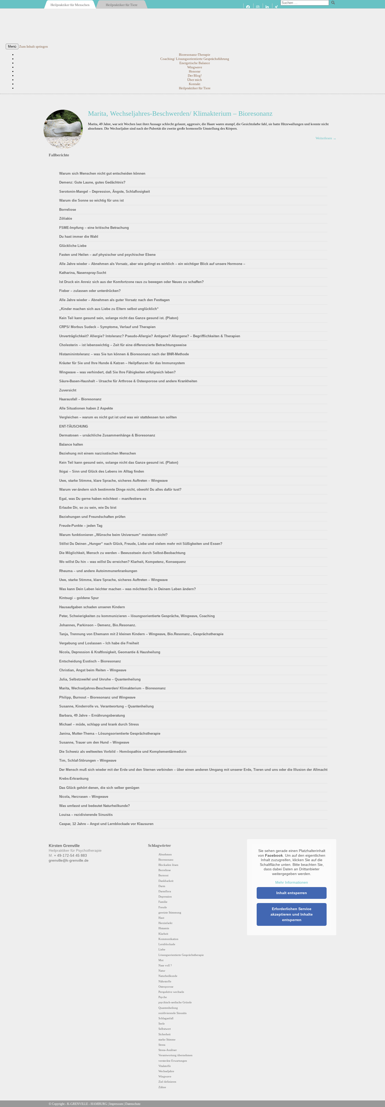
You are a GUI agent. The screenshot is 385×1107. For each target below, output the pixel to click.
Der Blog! (195, 76)
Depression (165, 896)
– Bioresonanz (80, 399)
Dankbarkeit (165, 880)
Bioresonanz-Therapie (194, 55)
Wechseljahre (166, 1071)
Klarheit (163, 933)
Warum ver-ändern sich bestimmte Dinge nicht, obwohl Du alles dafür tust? (120, 489)
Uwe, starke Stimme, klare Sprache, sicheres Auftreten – (113, 481)
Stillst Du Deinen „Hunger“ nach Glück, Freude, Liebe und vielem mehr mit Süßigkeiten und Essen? (140, 544)
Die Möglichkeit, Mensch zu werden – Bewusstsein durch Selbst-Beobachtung (122, 553)
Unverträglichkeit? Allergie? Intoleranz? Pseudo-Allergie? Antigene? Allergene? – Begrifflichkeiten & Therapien (149, 336)
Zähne (162, 1087)
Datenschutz (132, 1104)
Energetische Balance (194, 63)
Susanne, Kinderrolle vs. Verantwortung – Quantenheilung (106, 706)
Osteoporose (165, 986)
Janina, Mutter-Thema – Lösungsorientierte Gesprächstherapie (109, 733)
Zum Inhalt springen (33, 46)
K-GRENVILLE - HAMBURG (87, 1104)
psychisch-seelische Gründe (175, 1002)
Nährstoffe (164, 981)
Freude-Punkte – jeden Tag (80, 526)
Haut (161, 917)
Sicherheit (164, 1034)
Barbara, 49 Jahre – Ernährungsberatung (92, 715)
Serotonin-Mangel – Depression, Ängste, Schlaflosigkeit (104, 191)
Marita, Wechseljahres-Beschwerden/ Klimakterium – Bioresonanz (180, 113)
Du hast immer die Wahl (78, 237)
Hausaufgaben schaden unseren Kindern (92, 607)
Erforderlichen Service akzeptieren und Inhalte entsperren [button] (292, 914)
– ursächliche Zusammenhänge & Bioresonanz (107, 435)
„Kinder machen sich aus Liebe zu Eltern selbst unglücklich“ (109, 309)
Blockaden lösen (168, 864)
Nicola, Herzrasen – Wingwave (83, 797)
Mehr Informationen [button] (291, 882)
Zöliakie (65, 218)
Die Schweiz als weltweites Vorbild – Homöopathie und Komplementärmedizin (122, 752)
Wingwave (194, 67)
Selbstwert (164, 1028)
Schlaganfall (165, 1018)
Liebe (161, 949)
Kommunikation (168, 938)
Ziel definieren (167, 1081)
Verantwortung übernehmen (175, 1055)
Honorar (194, 71)
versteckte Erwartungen (172, 1060)
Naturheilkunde (167, 975)
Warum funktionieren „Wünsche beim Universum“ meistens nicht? (113, 535)
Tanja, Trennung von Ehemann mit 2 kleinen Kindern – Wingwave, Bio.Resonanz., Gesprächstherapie (141, 634)
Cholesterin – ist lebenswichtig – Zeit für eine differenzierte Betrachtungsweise (122, 345)
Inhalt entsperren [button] (291, 893)
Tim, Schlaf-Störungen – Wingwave (87, 760)
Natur (161, 970)
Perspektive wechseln (171, 991)
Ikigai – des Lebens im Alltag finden (101, 471)
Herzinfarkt (165, 923)
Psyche (162, 997)
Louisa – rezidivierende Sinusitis (86, 815)
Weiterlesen (326, 138)
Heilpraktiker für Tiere (122, 5)
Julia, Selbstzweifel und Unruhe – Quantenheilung (100, 679)
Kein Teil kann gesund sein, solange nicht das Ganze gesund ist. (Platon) (118, 318)
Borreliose (67, 210)
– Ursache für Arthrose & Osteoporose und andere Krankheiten (128, 381)
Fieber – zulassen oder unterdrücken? (90, 291)
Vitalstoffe (164, 1065)
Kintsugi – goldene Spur (79, 598)
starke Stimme (166, 1039)
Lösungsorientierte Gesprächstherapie (181, 954)
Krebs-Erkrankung (74, 779)
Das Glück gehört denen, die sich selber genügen (99, 788)
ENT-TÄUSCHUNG (73, 426)
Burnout (163, 875)
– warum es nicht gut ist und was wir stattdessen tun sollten (118, 417)
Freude (162, 907)
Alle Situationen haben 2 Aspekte (86, 408)
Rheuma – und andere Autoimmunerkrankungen (98, 571)
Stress (161, 1044)
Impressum (116, 1104)
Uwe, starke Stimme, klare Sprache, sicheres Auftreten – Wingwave (113, 580)
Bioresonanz (165, 859)
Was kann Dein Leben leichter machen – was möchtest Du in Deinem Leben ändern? (127, 589)
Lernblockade (166, 944)
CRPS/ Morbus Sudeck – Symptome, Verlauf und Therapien (107, 327)
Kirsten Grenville (192, 26)
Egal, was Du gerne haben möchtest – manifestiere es (102, 499)
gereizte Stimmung (169, 912)
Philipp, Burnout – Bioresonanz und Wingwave (97, 697)
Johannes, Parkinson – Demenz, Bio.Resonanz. (97, 625)
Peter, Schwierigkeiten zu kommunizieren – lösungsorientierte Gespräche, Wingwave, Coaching (137, 616)
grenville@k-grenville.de (69, 860)
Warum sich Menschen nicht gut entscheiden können (102, 173)
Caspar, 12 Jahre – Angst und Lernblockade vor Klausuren (106, 824)
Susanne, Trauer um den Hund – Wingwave (94, 742)
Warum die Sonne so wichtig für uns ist (91, 200)
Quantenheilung (168, 1007)
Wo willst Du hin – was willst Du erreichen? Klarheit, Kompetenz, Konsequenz (122, 562)
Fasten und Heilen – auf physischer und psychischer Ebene (107, 255)
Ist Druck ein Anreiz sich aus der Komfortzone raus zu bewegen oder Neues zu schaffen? (131, 282)
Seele (161, 1023)
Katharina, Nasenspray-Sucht (82, 273)
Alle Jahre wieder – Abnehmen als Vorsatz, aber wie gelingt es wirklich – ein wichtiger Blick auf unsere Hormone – (152, 264)
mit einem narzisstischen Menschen (97, 453)
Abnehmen (165, 854)
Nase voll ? (165, 965)
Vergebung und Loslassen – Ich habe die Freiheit (99, 643)
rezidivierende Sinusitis (172, 1013)
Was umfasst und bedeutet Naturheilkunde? (94, 806)
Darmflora (164, 891)
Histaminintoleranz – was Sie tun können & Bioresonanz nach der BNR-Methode (124, 354)
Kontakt (194, 84)
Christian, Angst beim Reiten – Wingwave (92, 670)
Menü (12, 46)
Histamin (163, 928)
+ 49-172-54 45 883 (70, 855)
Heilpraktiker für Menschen (70, 5)
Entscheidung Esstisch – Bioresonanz (90, 661)
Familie (162, 901)
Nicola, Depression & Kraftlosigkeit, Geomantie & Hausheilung (109, 652)
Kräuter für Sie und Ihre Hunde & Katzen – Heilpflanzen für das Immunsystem (122, 363)
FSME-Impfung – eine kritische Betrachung (94, 228)
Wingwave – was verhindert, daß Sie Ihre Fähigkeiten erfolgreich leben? (117, 372)
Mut (160, 960)
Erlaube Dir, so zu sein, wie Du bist (87, 508)
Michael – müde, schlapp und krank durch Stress (99, 724)
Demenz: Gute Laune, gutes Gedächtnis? (92, 182)
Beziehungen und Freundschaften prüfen (92, 517)
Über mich (194, 80)
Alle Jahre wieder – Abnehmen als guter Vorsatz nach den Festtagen (114, 300)
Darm (161, 886)
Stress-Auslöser (167, 1049)
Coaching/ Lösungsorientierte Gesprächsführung (194, 59)
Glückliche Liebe (72, 246)
